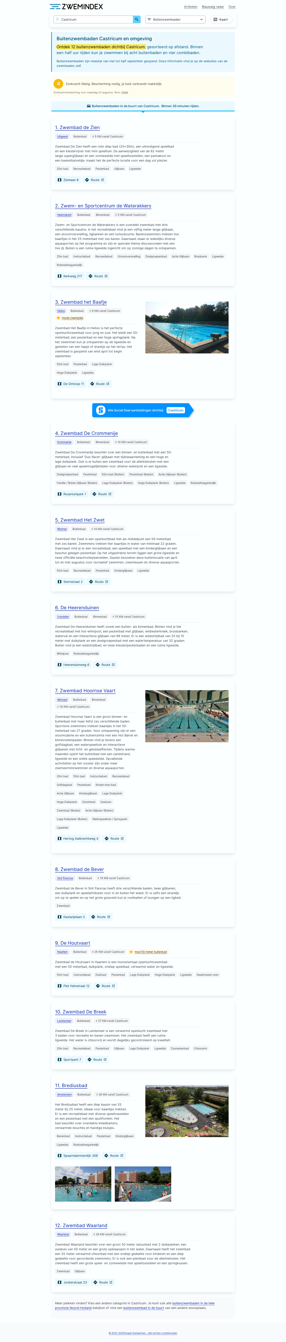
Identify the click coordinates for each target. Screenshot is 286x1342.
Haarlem (62, 951)
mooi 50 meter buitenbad (151, 951)
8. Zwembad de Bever (79, 869)
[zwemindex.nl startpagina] (76, 7)
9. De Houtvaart (72, 943)
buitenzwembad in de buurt (143, 1308)
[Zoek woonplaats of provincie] (137, 19)
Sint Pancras (65, 878)
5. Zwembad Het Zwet (80, 520)
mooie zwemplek (72, 317)
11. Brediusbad (71, 1085)
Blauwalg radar (213, 7)
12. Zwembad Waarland (81, 1225)
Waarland (63, 1234)
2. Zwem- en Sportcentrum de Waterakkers (103, 206)
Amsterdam (64, 1094)
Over (232, 7)
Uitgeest (62, 136)
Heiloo (61, 310)
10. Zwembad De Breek (80, 1012)
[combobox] (93, 19)
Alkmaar (62, 699)
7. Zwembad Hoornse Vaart (85, 690)
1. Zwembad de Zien (77, 127)
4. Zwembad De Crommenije (86, 433)
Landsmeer (64, 1020)
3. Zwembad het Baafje (81, 302)
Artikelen (190, 7)
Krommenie (64, 442)
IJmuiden (63, 616)
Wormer (62, 529)
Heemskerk (64, 214)
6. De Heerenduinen (77, 607)
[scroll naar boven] (279, 1331)
